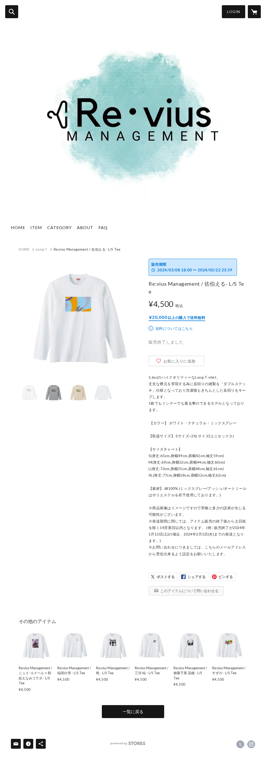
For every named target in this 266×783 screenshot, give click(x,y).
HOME (18, 227)
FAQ (103, 227)
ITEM (36, 227)
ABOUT (85, 227)
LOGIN (233, 11)
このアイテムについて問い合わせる (189, 590)
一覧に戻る (133, 711)
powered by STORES (128, 743)
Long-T (42, 249)
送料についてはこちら (174, 328)
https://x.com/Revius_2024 (240, 744)
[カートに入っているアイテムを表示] (254, 11)
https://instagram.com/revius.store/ (251, 744)
